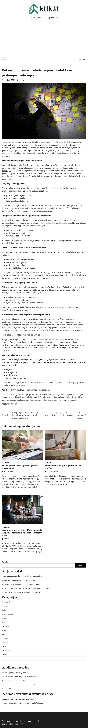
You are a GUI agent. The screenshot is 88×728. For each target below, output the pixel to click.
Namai (4, 634)
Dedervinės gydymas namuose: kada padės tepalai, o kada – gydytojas (26, 588)
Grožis (4, 610)
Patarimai (15, 404)
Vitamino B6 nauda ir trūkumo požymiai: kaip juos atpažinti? (22, 576)
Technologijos (6, 650)
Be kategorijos (6, 602)
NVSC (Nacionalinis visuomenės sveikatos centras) (19, 677)
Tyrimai (4, 654)
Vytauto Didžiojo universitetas (12, 703)
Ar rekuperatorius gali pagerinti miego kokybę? (63, 466)
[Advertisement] (44, 39)
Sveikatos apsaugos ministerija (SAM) (14, 673)
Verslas (4, 662)
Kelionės (4, 622)
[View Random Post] (80, 59)
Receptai (5, 642)
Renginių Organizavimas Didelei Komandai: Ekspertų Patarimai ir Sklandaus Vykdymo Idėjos (22, 533)
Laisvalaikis (5, 626)
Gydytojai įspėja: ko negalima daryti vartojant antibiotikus (21, 592)
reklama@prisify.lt (15, 724)
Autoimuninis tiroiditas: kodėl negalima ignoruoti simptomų (22, 584)
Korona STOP (6, 689)
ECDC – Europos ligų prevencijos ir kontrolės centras (19, 685)
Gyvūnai (4, 618)
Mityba (4, 630)
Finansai (4, 606)
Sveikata (4, 646)
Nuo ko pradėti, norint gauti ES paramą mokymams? (20, 466)
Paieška (5, 562)
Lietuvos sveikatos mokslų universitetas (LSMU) (18, 699)
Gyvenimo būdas (7, 614)
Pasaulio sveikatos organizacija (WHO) (15, 681)
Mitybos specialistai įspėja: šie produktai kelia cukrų (19, 580)
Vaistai (4, 658)
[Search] (84, 59)
